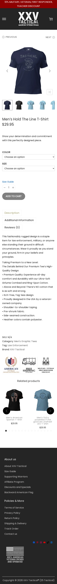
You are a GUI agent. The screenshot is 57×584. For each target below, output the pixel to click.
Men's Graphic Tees (25, 341)
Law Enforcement (18, 345)
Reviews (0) (12, 227)
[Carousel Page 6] (22, 431)
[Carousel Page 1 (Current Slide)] (6, 431)
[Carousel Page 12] (41, 431)
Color (6, 152)
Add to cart (14, 196)
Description (12, 213)
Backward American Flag (18, 492)
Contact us (10, 534)
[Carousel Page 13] (44, 431)
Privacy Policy (12, 513)
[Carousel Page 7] (25, 431)
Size (4, 163)
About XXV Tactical (15, 466)
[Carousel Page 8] (28, 431)
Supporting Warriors (16, 476)
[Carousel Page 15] (51, 431)
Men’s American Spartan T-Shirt (14, 418)
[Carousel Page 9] (32, 431)
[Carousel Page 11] (38, 431)
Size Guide (8, 181)
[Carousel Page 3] (12, 431)
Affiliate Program (14, 482)
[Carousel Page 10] (35, 431)
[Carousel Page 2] (9, 431)
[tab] (28, 213)
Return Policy (11, 518)
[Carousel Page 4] (16, 431)
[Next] (49, 71)
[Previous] (7, 71)
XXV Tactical (17, 349)
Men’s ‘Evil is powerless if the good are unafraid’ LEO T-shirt (42, 420)
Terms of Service (14, 507)
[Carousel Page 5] (19, 431)
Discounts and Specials (17, 487)
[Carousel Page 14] (48, 431)
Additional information (19, 220)
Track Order (11, 528)
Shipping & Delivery (15, 523)
